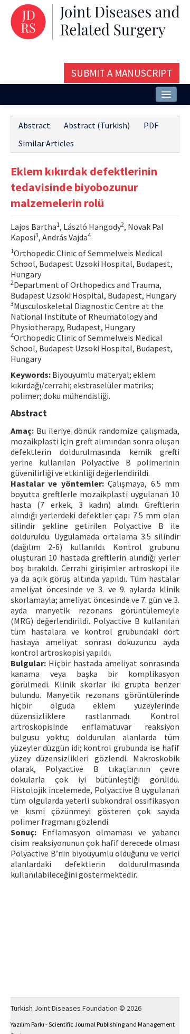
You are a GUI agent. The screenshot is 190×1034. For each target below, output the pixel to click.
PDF (151, 125)
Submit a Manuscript (121, 73)
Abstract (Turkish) (97, 125)
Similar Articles (46, 143)
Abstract (34, 125)
